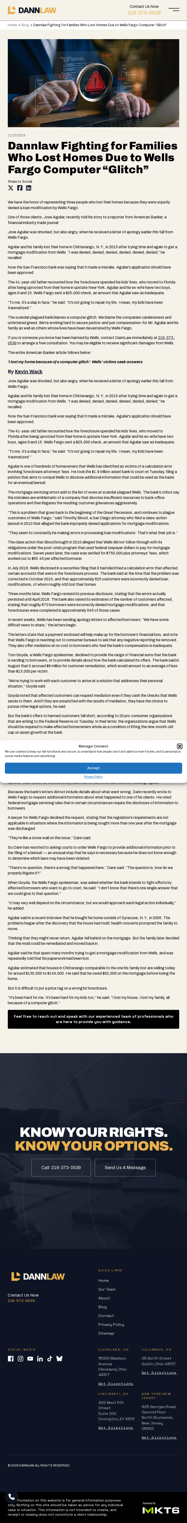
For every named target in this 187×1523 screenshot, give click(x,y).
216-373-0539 (144, 12)
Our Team (107, 1289)
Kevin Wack (28, 371)
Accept (93, 768)
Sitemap (106, 1333)
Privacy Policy (93, 776)
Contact (106, 1315)
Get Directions (116, 1384)
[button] (179, 746)
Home (12, 25)
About (104, 1298)
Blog (25, 25)
